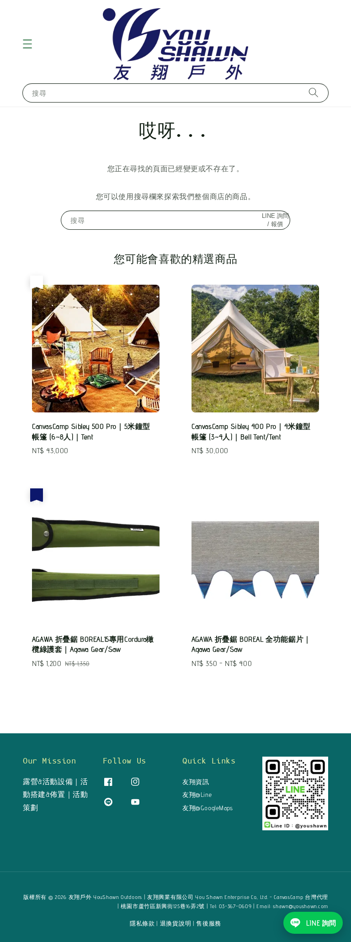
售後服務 (208, 923)
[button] (27, 44)
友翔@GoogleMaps (207, 808)
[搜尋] (313, 93)
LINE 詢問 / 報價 (275, 219)
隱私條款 (142, 923)
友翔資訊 (195, 781)
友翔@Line (197, 794)
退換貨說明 (175, 923)
